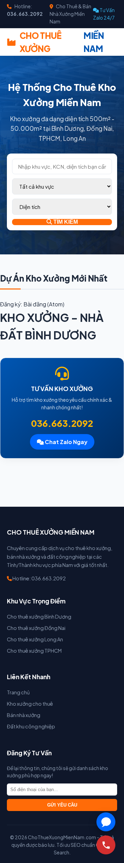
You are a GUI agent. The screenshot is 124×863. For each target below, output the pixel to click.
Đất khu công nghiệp (31, 726)
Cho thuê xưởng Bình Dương (39, 616)
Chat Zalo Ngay (65, 441)
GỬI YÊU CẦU (62, 805)
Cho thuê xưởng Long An (35, 639)
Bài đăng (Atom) (43, 304)
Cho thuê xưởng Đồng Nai (36, 628)
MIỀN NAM (62, 42)
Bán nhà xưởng (23, 715)
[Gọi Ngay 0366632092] (105, 844)
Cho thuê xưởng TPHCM (34, 651)
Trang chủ (18, 692)
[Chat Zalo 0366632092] (105, 821)
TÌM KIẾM (65, 222)
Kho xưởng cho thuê (30, 704)
